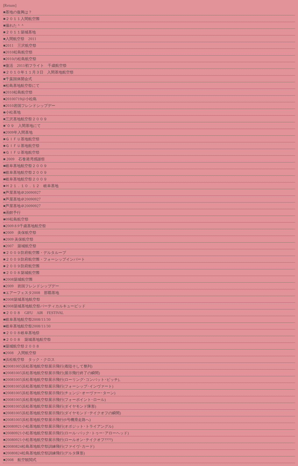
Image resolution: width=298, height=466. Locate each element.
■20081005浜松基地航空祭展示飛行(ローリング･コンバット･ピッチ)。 (63, 379)
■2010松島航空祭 (18, 52)
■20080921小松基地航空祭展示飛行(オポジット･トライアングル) (58, 426)
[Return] (9, 5)
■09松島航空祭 (16, 219)
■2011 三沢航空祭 (19, 45)
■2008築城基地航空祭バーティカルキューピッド (44, 306)
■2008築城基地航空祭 (21, 299)
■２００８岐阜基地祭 (21, 333)
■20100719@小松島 (20, 99)
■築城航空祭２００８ (21, 346)
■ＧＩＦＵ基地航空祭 (21, 139)
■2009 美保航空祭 (19, 232)
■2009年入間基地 (18, 132)
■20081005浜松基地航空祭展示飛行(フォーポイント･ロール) (54, 399)
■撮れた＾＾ (13, 25)
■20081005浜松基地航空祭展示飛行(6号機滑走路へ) (47, 419)
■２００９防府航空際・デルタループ (34, 252)
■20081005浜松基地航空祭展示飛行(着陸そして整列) (47, 366)
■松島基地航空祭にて (21, 85)
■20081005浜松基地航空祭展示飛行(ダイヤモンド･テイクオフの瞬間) (62, 413)
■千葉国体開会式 (17, 79)
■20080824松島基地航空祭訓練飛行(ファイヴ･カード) (48, 446)
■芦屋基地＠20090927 (22, 192)
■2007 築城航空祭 (19, 246)
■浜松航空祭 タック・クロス (29, 359)
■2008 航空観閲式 (19, 460)
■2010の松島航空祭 (19, 59)
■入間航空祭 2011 (19, 39)
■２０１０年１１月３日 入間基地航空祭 (38, 72)
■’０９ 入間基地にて (22, 125)
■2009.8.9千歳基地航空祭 (24, 226)
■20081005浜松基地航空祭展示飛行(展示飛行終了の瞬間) (51, 373)
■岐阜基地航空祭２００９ (25, 166)
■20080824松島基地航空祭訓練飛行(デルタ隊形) (44, 453)
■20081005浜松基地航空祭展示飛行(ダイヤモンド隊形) (49, 406)
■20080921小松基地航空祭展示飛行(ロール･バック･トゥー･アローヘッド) (66, 433)
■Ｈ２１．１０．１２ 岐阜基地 (30, 186)
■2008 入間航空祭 (19, 353)
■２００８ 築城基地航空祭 (27, 339)
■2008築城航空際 (18, 279)
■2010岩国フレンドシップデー (29, 105)
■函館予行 (12, 212)
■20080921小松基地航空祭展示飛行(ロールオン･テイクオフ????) (58, 440)
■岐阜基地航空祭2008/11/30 (27, 319)
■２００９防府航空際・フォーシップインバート (44, 259)
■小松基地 (12, 112)
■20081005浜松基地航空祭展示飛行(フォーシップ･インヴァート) (58, 386)
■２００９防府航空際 (21, 266)
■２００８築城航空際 (21, 272)
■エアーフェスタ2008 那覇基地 (31, 293)
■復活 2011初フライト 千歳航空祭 (35, 65)
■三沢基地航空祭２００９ (25, 119)
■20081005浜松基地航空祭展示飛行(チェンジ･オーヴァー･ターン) (59, 393)
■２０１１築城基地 (19, 32)
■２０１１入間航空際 (21, 19)
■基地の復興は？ (17, 12)
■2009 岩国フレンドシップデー (31, 286)
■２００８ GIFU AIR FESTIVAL (33, 313)
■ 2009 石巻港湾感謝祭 (24, 159)
